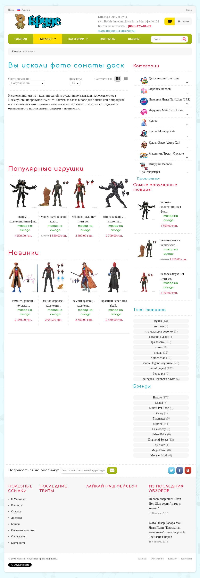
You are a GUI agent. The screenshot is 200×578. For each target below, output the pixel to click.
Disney (161, 413)
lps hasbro (161, 342)
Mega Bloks (161, 450)
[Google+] (188, 470)
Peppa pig (161, 373)
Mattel (161, 402)
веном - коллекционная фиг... (171, 206)
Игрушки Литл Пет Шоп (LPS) (169, 99)
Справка (16, 511)
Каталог (45, 39)
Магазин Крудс (41, 21)
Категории (76, 39)
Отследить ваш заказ (23, 530)
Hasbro (161, 397)
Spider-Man (161, 357)
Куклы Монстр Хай (161, 131)
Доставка (16, 517)
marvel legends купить (161, 363)
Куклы (152, 120)
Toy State (161, 444)
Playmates (161, 418)
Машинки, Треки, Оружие (166, 153)
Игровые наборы (159, 89)
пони (161, 347)
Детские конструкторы (163, 78)
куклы (161, 352)
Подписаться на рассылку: (33, 470)
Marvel (161, 423)
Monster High (161, 455)
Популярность (20, 82)
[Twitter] (171, 470)
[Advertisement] (68, 138)
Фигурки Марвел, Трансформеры (156, 167)
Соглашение (18, 536)
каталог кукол (161, 336)
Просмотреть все (148, 178)
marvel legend (161, 368)
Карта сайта (18, 542)
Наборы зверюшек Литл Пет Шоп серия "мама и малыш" (165, 503)
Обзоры (133, 39)
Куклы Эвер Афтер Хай (164, 142)
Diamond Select (161, 439)
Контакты (107, 39)
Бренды (15, 524)
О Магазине (18, 499)
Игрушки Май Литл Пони (166, 110)
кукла (161, 321)
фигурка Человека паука (161, 379)
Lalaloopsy (161, 429)
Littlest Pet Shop (161, 408)
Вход (189, 9)
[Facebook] (179, 470)
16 (73, 82)
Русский (25, 9)
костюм (161, 326)
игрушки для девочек (161, 331)
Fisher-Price (161, 434)
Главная (20, 39)
